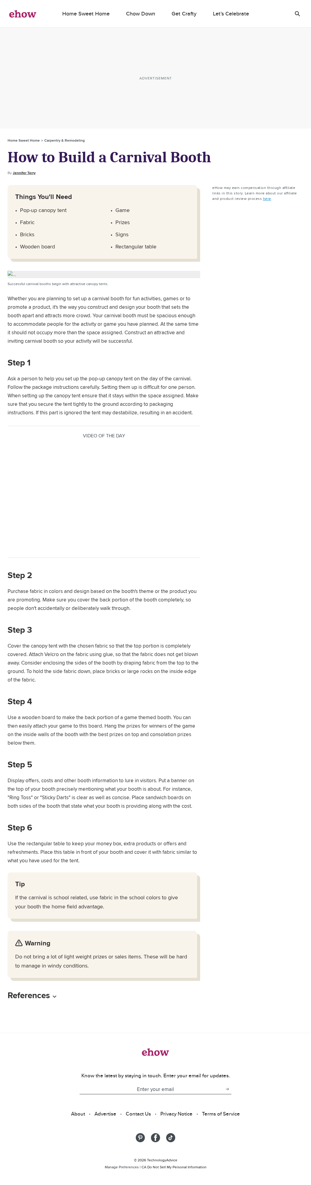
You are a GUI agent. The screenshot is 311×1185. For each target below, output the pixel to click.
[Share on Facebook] (155, 1137)
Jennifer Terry (24, 173)
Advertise (105, 1113)
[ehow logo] (22, 14)
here (267, 198)
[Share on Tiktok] (170, 1137)
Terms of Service (221, 1113)
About (78, 1113)
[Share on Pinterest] (140, 1137)
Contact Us (138, 1113)
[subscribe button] (227, 1089)
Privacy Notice (176, 1113)
